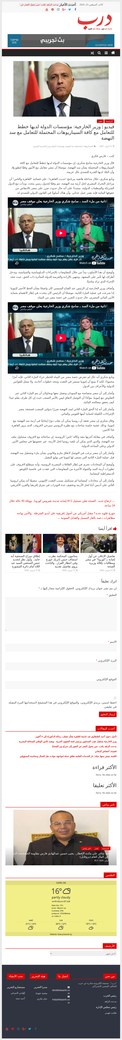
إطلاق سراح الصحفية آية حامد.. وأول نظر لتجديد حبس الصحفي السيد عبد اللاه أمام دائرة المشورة (25, 561)
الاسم (112, 641)
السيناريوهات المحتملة (84, 146)
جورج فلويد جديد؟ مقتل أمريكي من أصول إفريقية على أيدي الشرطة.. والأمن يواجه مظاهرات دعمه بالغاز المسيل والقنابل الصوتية (66, 515)
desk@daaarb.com (61, 992)
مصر (100, 121)
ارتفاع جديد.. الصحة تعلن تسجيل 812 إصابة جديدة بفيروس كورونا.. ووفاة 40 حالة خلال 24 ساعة (62, 503)
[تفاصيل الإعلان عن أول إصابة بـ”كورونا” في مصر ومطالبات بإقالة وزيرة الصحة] (99, 536)
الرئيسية (109, 121)
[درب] (113, 53)
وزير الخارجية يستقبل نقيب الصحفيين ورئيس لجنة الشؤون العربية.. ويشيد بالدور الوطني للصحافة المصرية (67, 741)
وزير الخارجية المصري (42, 146)
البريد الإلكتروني (106, 660)
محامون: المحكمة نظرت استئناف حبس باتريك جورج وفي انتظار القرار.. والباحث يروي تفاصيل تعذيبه (61, 561)
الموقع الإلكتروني (106, 679)
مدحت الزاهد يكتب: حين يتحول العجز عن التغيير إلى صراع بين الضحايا (40, 6)
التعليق (112, 595)
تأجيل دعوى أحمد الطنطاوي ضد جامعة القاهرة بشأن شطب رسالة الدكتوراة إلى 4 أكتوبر (76, 736)
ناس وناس (86, 848)
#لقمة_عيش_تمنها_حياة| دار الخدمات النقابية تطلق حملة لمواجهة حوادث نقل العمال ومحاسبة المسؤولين (68, 756)
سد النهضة (70, 146)
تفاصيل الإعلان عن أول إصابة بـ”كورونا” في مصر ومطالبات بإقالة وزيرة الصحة (100, 561)
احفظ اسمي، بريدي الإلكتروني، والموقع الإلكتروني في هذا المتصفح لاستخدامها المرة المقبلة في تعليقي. (63, 704)
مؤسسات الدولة (58, 146)
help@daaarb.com (61, 1001)
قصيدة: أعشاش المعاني (106, 751)
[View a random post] (92, 53)
